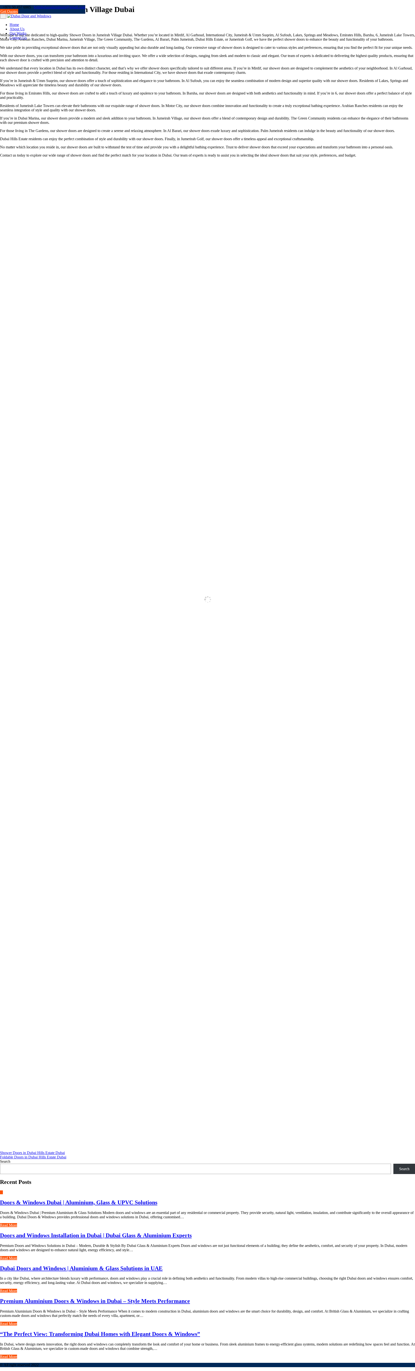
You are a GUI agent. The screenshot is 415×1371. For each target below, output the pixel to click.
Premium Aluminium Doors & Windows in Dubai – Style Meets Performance (95, 1301)
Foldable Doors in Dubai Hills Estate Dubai (33, 1157)
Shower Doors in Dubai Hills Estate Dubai (32, 1153)
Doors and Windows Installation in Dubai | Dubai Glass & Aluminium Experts (96, 1235)
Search (5, 1161)
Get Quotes (9, 11)
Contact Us (18, 38)
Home (14, 25)
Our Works (18, 33)
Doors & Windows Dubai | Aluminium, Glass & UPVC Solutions (78, 1202)
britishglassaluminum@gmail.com (59, 7)
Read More (8, 1225)
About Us (17, 29)
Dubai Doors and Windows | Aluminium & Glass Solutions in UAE (81, 1268)
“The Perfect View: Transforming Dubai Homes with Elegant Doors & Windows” (100, 1334)
